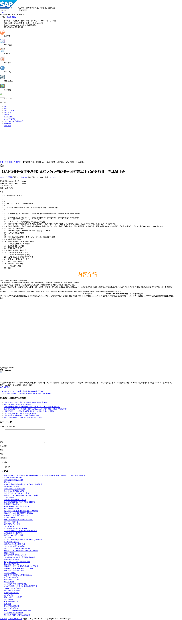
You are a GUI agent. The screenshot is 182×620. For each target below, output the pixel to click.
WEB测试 (7, 123)
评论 (2, 442)
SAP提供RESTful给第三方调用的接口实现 (19, 502)
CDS (52, 475)
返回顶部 (3, 619)
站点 (9, 387)
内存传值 (7, 604)
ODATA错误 (80, 475)
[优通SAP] (8, 8)
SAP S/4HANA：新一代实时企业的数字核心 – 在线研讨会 (21, 391)
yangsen (2, 177)
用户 (58, 475)
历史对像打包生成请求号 (13, 597)
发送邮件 (7, 482)
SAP (5, 108)
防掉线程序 (8, 599)
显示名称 (3, 446)
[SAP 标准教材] (2, 61)
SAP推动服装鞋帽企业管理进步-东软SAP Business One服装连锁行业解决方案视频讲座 (36, 409)
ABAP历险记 (9, 595)
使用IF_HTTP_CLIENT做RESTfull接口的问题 (21, 495)
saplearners (23, 475)
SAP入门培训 (9, 526)
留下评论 (24, 177)
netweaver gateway (35, 475)
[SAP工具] (2, 70)
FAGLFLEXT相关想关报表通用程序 (17, 610)
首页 (6, 106)
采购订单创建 (9, 497)
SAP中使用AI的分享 (11, 486)
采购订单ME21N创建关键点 (14, 489)
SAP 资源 (7, 112)
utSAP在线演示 (9, 119)
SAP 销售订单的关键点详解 (14, 491)
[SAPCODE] (2, 97)
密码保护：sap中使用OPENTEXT (16, 515)
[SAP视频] (2, 88)
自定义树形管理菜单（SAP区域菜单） (18, 520)
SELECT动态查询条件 (12, 588)
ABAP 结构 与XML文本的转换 (15, 528)
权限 (7, 475)
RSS (8, 17)
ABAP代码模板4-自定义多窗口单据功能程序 (20, 531)
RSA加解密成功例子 (11, 509)
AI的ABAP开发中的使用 (13, 478)
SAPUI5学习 (8, 117)
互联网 (71, 475)
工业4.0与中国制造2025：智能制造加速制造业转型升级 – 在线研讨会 (25, 393)
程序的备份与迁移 (11, 608)
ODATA (14, 475)
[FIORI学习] (2, 43)
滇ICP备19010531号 (15, 619)
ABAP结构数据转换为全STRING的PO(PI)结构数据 (23, 484)
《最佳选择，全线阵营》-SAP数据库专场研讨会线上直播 (25, 402)
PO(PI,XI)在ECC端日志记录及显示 (17, 506)
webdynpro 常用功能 (11, 593)
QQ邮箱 (13, 17)
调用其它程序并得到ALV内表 (15, 500)
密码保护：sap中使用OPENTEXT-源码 (18, 513)
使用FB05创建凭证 (11, 522)
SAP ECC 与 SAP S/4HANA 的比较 (17, 493)
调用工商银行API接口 (12, 524)
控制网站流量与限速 (11, 504)
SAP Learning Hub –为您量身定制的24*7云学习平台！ (24, 417)
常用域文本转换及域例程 (13, 480)
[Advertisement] (91, 143)
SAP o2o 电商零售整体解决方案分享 (17, 404)
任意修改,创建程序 (11, 601)
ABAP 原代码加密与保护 (13, 613)
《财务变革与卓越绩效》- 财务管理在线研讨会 (21, 415)
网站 (1, 454)
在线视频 (17, 162)
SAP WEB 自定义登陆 (12, 590)
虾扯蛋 (6, 115)
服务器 (64, 475)
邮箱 (1, 450)
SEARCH (23, 10)
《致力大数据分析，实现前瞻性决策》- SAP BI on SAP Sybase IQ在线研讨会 (32, 407)
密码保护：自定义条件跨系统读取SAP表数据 (21, 511)
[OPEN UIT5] (2, 34)
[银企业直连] (2, 79)
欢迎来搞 (7, 126)
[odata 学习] (2, 52)
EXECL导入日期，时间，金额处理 (17, 615)
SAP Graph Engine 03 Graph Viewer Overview (20, 413)
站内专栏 (3, 387)
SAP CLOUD (9, 110)
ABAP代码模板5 (10, 517)
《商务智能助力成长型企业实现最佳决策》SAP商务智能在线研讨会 (29, 411)
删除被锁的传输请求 (11, 606)
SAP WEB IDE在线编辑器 (13, 121)
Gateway (46, 475)
